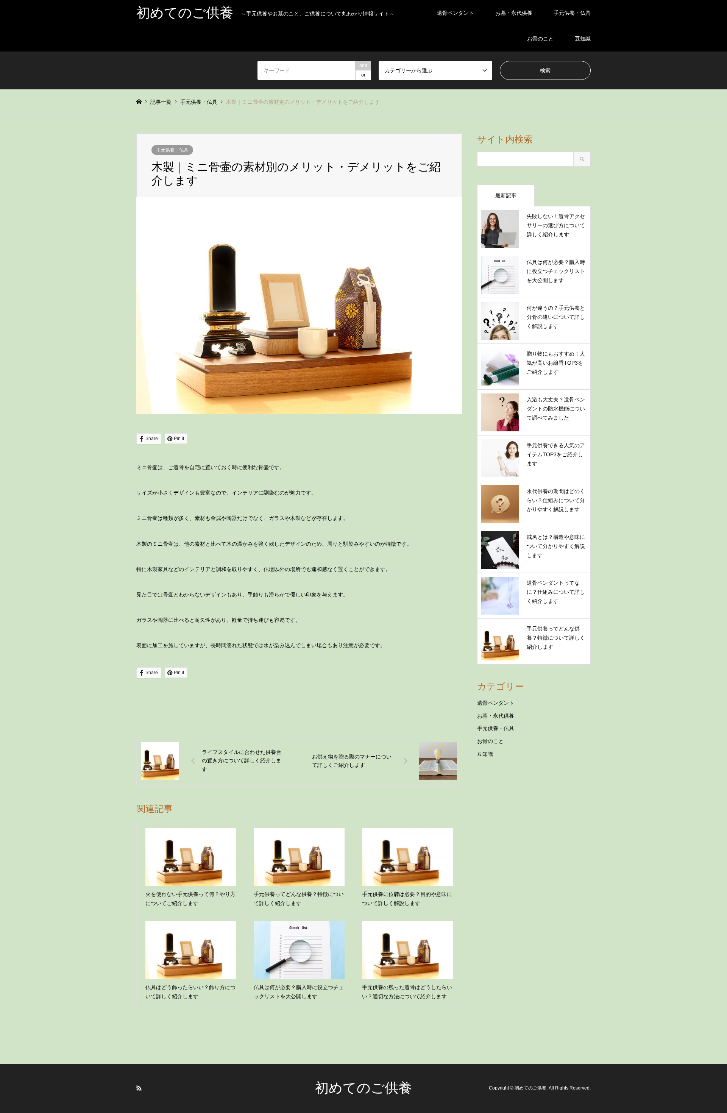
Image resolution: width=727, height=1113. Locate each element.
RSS (139, 1088)
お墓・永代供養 (513, 13)
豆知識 (583, 39)
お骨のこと (540, 39)
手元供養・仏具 (572, 13)
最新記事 (505, 195)
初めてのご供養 (363, 1088)
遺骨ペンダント (455, 13)
